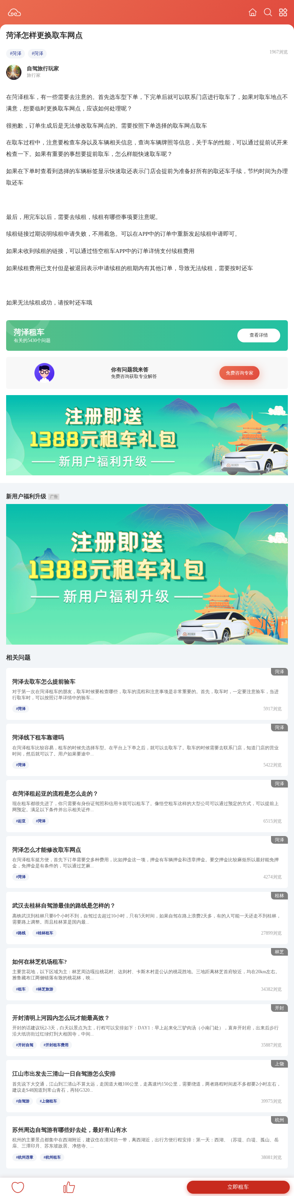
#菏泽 (15, 53)
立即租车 (238, 1187)
